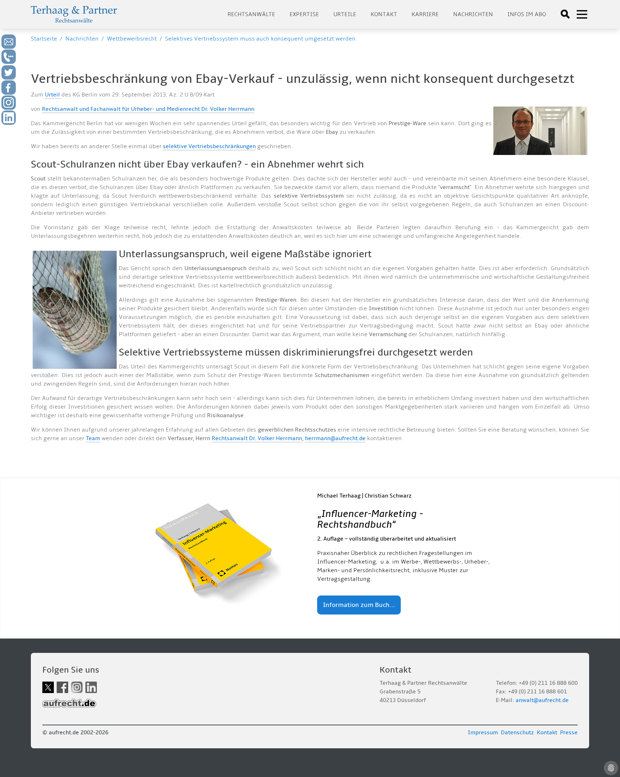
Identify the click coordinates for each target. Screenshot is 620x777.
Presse (569, 732)
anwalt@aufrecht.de (542, 700)
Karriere (425, 14)
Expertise (304, 14)
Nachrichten (473, 14)
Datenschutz (517, 732)
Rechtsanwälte (251, 14)
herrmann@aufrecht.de (335, 438)
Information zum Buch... (359, 605)
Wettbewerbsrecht (132, 38)
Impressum (483, 732)
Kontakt (384, 14)
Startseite (44, 38)
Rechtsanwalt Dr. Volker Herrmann (257, 438)
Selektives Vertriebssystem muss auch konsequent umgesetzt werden (260, 38)
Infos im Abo (526, 14)
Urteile (344, 14)
